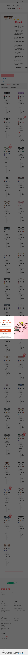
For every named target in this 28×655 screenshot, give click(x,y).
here (10, 337)
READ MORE (20, 653)
